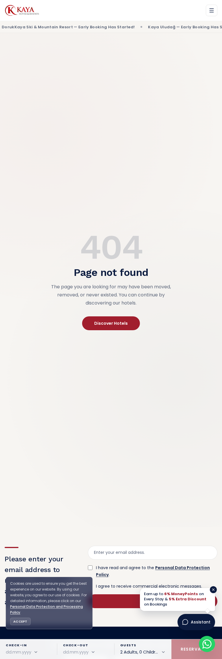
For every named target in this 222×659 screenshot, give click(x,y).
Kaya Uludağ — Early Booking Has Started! (172, 27)
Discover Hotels (111, 323)
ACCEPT (20, 621)
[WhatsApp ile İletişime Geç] (207, 644)
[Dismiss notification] (213, 589)
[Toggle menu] (211, 10)
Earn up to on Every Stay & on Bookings (175, 599)
